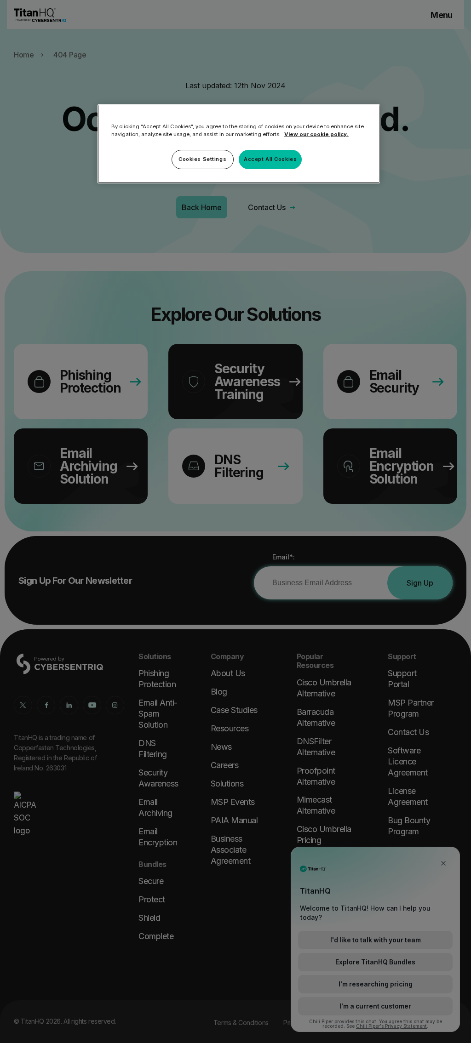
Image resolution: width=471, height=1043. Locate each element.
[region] (239, 143)
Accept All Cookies (270, 159)
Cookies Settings (202, 159)
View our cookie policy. (316, 134)
